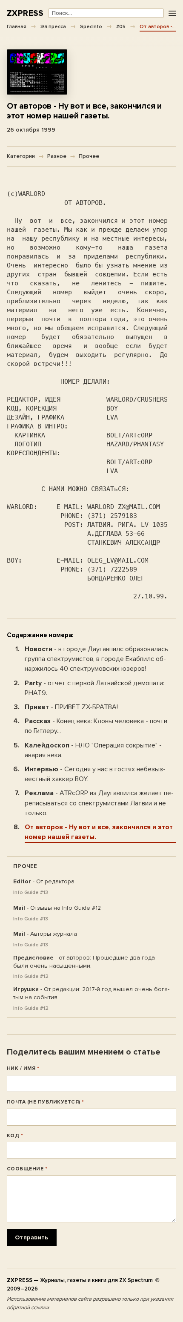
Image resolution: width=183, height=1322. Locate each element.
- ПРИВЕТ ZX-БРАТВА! (71, 707)
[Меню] (172, 13)
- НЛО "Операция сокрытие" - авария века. (93, 750)
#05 (121, 26)
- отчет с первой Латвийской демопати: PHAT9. (94, 688)
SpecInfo (91, 26)
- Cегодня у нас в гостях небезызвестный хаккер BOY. (95, 774)
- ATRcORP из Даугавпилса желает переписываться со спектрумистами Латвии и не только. (99, 803)
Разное (56, 156)
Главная (16, 26)
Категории (21, 156)
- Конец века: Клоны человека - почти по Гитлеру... (96, 726)
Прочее (89, 156)
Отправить (32, 1237)
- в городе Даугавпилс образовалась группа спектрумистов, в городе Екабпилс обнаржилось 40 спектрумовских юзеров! (96, 659)
